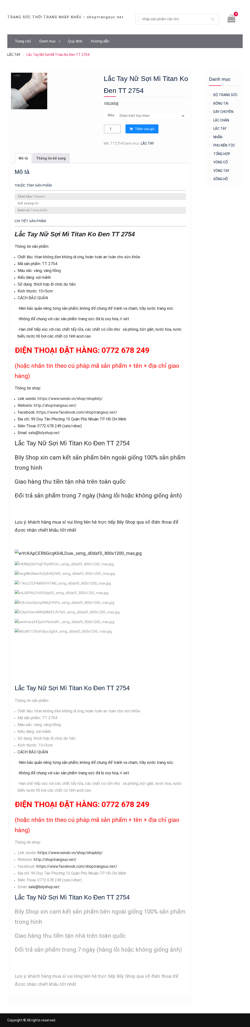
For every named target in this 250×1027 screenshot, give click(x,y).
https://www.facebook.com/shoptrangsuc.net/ (76, 412)
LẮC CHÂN (221, 120)
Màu (111, 115)
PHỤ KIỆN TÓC (224, 145)
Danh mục (47, 41)
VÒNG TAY (221, 171)
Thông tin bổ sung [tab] (51, 158)
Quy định (75, 41)
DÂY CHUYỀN (223, 112)
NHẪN (217, 137)
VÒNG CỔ (220, 162)
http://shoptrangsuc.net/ (55, 405)
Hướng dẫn (100, 41)
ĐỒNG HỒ (220, 179)
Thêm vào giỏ (144, 129)
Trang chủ (23, 41)
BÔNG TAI (220, 103)
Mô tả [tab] (23, 158)
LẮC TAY (14, 55)
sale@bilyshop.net (44, 432)
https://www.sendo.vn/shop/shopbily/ (70, 398)
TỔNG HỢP (221, 154)
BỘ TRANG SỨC (225, 95)
